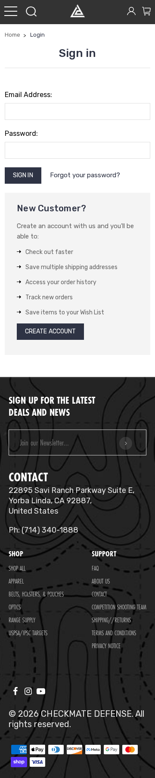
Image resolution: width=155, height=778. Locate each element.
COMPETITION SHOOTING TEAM (119, 607)
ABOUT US (101, 581)
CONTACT (99, 594)
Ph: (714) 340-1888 (43, 530)
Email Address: (28, 95)
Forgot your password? (85, 175)
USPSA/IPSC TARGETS (28, 632)
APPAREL (16, 581)
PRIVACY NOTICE (106, 645)
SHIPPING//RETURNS (111, 619)
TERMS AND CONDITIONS (114, 632)
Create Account (50, 331)
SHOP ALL (17, 568)
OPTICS (15, 607)
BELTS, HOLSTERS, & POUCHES (36, 594)
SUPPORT (104, 553)
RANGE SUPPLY (22, 619)
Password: (21, 133)
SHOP (16, 553)
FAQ (95, 568)
